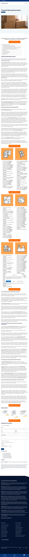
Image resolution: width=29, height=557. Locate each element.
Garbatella (16, 492)
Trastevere (7, 484)
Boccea (11, 501)
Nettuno (12, 512)
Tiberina (2, 489)
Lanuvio (12, 507)
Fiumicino (2, 511)
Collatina (20, 496)
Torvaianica (26, 512)
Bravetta (14, 501)
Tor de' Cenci (9, 494)
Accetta (8, 281)
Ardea (11, 510)
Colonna (23, 506)
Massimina (16, 502)
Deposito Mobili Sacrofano (8, 467)
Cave (12, 514)
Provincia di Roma (4, 514)
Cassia (14, 486)
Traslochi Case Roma (4, 528)
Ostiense (22, 493)
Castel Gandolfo (15, 506)
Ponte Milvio (11, 488)
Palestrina (11, 515)
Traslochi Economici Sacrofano (8, 465)
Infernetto (25, 492)
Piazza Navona (14, 483)
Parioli (5, 488)
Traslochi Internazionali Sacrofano (18, 464)
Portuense (25, 493)
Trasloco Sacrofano (10, 464)
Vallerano (18, 494)
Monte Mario (20, 502)
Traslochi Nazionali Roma (6, 453)
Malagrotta (12, 502)
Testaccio (5, 494)
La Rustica (17, 497)
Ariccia (12, 506)
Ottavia (26, 487)
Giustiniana (5, 487)
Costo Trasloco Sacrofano (16, 466)
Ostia (14, 512)
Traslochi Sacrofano (4, 464)
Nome (2, 430)
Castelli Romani (3, 506)
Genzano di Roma (3, 507)
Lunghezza (20, 497)
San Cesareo (18, 515)
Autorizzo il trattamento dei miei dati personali (7, 442)
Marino (17, 507)
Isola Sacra (9, 511)
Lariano (14, 507)
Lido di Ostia (6, 493)
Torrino (13, 494)
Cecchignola (8, 492)
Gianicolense (6, 502)
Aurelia (6, 486)
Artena (10, 514)
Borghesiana (10, 496)
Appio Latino (18, 491)
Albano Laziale (8, 506)
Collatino (23, 496)
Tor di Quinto (6, 489)
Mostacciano (18, 493)
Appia (10, 491)
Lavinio (15, 511)
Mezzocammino (14, 493)
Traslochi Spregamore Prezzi (19, 527)
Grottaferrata (9, 507)
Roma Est (2, 496)
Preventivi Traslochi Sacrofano (17, 467)
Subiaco (21, 515)
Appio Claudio (14, 491)
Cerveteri (23, 510)
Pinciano (8, 488)
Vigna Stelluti (19, 489)
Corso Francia (18, 486)
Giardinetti (13, 497)
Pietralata (23, 497)
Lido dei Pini (18, 511)
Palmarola (2, 488)
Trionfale (11, 489)
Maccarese (2, 512)
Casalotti (11, 486)
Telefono (16, 431)
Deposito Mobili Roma (4, 536)
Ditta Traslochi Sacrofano (8, 466)
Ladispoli (12, 511)
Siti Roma (14, 547)
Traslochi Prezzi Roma (4, 527)
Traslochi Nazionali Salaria (7, 454)
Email (2, 431)
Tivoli (23, 515)
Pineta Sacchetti (7, 503)
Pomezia (14, 515)
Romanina (2, 494)
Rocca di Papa (8, 508)
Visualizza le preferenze (20, 281)
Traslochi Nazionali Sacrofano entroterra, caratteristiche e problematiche (11, 47)
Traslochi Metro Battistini (18, 531)
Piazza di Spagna (9, 483)
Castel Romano (3, 492)
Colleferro (14, 514)
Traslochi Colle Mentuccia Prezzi (19, 536)
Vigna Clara (15, 489)
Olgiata (23, 487)
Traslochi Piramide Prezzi (18, 528)
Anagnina (8, 491)
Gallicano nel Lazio (19, 514)
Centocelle (16, 496)
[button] (24, 3)
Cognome (16, 430)
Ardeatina (21, 491)
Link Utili (4, 54)
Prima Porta (15, 488)
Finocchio (5, 497)
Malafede (10, 493)
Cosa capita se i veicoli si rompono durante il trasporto (9, 48)
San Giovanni (22, 483)
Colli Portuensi (24, 501)
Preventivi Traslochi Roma (4, 531)
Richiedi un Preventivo (14, 41)
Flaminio (24, 486)
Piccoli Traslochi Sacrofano (18, 465)
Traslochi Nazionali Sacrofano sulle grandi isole (8, 45)
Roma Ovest (3, 501)
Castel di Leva (26, 491)
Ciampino (19, 506)
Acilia (5, 491)
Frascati (25, 506)
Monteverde (3, 503)
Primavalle (21, 503)
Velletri (22, 508)
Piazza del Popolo (3, 483)
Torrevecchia (25, 503)
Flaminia (21, 486)
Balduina (8, 486)
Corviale (2, 502)
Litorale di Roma (3, 510)
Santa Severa (22, 512)
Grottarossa (9, 487)
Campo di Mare (15, 510)
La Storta (13, 487)
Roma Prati (18, 483)
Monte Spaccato (24, 502)
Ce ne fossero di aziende (6, 52)
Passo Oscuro (18, 512)
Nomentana (20, 487)
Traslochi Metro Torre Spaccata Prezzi (20, 535)
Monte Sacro (16, 487)
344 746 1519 (3, 0)
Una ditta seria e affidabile (6, 51)
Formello (2, 487)
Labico (9, 515)
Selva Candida (21, 488)
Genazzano (24, 514)
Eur (14, 492)
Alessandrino (6, 496)
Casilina (14, 496)
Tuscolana (15, 494)
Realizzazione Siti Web (9, 547)
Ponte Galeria (14, 503)
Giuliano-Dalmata (20, 492)
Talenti (25, 488)
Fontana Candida (9, 497)
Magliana (9, 502)
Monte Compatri (20, 507)
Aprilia (8, 514)
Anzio (9, 510)
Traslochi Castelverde (18, 532)
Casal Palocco (19, 510)
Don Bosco (11, 492)
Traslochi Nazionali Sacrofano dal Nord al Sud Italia (9, 46)
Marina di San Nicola (8, 512)
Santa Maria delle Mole (17, 508)
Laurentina (2, 493)
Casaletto (17, 501)
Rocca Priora (12, 508)
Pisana (11, 503)
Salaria (18, 488)
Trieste (9, 489)
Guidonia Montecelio (4, 515)
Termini (5, 484)
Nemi (4, 508)
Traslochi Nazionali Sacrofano (6, 44)
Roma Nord (3, 486)
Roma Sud (2, 491)
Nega (13, 281)
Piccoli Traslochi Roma (4, 535)
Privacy (24, 547)
